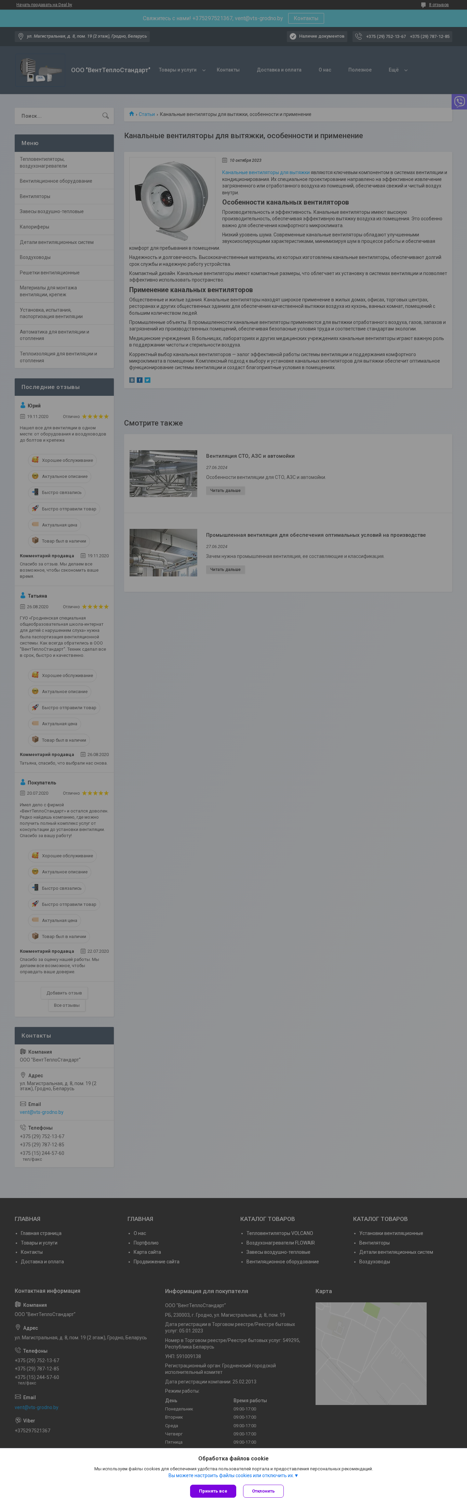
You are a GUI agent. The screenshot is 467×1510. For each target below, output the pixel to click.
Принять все (213, 1491)
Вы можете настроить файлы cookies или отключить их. (231, 1475)
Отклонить (263, 1491)
